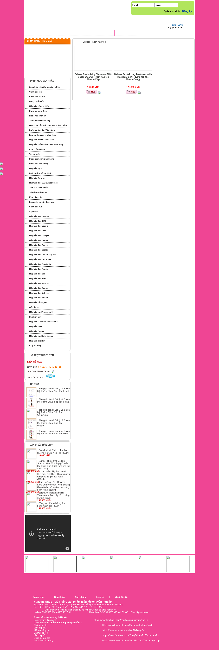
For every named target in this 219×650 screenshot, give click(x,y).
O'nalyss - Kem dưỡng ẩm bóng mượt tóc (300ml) (51, 508)
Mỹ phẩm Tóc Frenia (38, 269)
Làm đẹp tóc (40, 635)
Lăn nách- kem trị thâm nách (42, 202)
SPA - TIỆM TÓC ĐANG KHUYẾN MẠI (94, 33)
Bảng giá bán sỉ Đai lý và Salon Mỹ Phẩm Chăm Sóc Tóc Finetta (53, 389)
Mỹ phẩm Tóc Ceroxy (38, 288)
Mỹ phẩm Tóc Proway (39, 283)
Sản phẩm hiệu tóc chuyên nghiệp (44, 87)
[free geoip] (198, 601)
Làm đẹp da (40, 627)
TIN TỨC (121, 33)
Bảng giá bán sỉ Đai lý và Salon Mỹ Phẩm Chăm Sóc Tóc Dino (53, 432)
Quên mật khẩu (172, 11)
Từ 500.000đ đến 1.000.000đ (45, 60)
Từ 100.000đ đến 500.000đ (44, 54)
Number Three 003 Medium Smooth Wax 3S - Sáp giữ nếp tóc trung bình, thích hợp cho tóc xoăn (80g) (53, 469)
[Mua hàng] (92, 93)
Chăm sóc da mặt (37, 97)
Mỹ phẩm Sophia (36, 331)
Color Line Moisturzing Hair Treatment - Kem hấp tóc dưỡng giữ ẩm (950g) (53, 499)
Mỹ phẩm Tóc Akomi (38, 298)
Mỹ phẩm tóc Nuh (37, 341)
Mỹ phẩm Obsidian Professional (43, 322)
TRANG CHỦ (33, 33)
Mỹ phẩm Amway (37, 178)
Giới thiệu (59, 597)
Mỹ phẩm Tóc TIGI (37, 221)
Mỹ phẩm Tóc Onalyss (39, 235)
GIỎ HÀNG (177, 25)
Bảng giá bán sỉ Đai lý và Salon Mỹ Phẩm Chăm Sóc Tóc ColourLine (53, 412)
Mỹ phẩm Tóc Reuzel (38, 245)
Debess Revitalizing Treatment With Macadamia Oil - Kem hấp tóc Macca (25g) (93, 77)
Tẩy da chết (34, 154)
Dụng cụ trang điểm (38, 111)
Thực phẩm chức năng (39, 121)
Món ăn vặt (34, 307)
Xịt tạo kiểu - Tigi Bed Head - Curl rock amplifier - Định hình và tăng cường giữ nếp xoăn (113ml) (53, 479)
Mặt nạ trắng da (41, 630)
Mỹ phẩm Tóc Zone (38, 274)
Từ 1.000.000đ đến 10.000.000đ (46, 66)
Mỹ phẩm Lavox (36, 326)
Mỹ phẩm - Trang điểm (39, 106)
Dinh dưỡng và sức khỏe (40, 173)
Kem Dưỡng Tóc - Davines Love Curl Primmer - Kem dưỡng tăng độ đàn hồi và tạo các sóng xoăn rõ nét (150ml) (53, 490)
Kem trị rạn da (35, 197)
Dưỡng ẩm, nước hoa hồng (41, 159)
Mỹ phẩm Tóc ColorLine (40, 259)
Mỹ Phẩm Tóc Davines (39, 216)
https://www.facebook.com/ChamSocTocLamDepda (127, 625)
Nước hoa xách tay (37, 116)
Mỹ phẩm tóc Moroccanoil (41, 312)
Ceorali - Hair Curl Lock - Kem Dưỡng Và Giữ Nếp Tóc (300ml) (53, 455)
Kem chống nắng (37, 149)
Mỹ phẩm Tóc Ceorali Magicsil (42, 255)
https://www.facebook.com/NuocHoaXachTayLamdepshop (130, 640)
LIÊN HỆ (134, 33)
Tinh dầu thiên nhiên (38, 188)
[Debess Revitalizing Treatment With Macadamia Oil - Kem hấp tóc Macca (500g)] (133, 58)
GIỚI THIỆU (49, 33)
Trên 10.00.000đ (38, 73)
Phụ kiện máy (35, 317)
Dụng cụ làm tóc (36, 101)
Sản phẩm (80, 597)
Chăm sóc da (121, 597)
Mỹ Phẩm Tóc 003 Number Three (43, 183)
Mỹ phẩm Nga (35, 168)
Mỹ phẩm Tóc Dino (37, 231)
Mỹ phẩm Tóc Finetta (38, 279)
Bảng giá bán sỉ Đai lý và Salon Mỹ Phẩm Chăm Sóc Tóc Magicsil (53, 423)
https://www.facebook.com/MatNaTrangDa (123, 630)
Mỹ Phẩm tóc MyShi (38, 302)
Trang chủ (38, 597)
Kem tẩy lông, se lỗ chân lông (42, 135)
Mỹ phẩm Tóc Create (38, 250)
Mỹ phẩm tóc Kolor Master (41, 336)
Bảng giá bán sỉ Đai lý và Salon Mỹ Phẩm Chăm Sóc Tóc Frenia (53, 400)
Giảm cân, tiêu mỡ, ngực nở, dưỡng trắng (48, 125)
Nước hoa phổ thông (38, 164)
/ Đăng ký (186, 11)
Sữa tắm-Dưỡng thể (38, 192)
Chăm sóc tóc (35, 92)
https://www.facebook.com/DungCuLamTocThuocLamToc (131, 635)
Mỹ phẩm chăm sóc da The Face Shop (46, 144)
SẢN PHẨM (65, 33)
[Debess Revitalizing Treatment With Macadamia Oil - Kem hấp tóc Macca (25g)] (93, 58)
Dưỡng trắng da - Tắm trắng (42, 130)
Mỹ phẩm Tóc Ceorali (38, 240)
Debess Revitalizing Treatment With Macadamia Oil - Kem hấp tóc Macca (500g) (133, 77)
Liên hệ (100, 597)
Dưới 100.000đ (38, 47)
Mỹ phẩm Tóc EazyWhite (40, 264)
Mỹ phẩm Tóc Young (38, 226)
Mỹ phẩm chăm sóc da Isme (41, 140)
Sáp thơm (33, 212)
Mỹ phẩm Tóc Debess (39, 293)
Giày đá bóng (35, 346)
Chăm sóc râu (35, 207)
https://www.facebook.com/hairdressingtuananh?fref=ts (121, 620)
